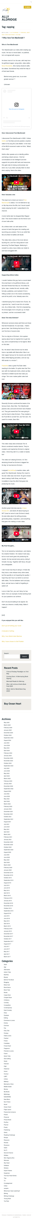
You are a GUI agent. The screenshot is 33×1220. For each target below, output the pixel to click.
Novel (5, 1104)
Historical (6, 1069)
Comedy (6, 1002)
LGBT (5, 1076)
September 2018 (8, 911)
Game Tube (7, 1056)
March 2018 (7, 926)
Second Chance (8, 1153)
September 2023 (8, 766)
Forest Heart (7, 1046)
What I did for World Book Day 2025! (16, 690)
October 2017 (8, 939)
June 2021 (7, 827)
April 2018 (7, 923)
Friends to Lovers (9, 1051)
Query (5, 1132)
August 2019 (7, 883)
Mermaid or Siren (9, 1084)
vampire (6, 1188)
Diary (5, 1013)
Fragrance (7, 1048)
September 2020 (8, 850)
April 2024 (7, 750)
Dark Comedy (8, 1010)
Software (6, 1165)
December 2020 (8, 842)
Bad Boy (6, 975)
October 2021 (8, 816)
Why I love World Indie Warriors (12, 636)
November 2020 (8, 844)
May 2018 (6, 921)
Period (6, 1114)
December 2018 (8, 903)
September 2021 (8, 819)
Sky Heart (6, 1163)
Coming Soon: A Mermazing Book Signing (17, 677)
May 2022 (6, 799)
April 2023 (7, 776)
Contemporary (8, 1008)
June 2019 (7, 888)
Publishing (7, 1130)
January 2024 (8, 755)
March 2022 (7, 804)
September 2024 (8, 738)
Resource (6, 1140)
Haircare (6, 1064)
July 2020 (6, 855)
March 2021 (7, 834)
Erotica (6, 1023)
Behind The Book (9, 980)
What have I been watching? (12, 1191)
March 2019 (7, 895)
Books (5, 992)
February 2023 (8, 781)
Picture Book (7, 1120)
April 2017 (7, 954)
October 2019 (8, 878)
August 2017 (7, 944)
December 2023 (8, 758)
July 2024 (6, 743)
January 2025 (8, 730)
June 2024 (7, 745)
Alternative (7, 969)
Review (6, 1142)
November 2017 (8, 936)
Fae (5, 1028)
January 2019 (8, 900)
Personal (23, 32)
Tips (5, 1178)
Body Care (7, 985)
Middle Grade (8, 1086)
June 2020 (7, 857)
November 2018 (8, 906)
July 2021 (6, 824)
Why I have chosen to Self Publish (13, 641)
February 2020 (8, 867)
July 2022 (6, 794)
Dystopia (6, 1015)
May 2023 (6, 773)
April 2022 (7, 801)
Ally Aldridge (9, 17)
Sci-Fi (5, 1150)
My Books (6, 1092)
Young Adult (7, 1198)
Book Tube (7, 990)
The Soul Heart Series (10, 1175)
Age (5, 967)
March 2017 (7, 956)
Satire (5, 1148)
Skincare (6, 1160)
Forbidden (7, 1043)
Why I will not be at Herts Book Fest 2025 (16, 685)
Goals (5, 1061)
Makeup (6, 1081)
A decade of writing (8, 631)
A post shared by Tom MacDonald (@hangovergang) (16, 126)
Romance (6, 1145)
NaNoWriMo (7, 1097)
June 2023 (7, 771)
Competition (7, 1005)
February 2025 (8, 727)
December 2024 (8, 733)
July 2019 (6, 885)
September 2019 (8, 880)
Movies (6, 1089)
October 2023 (8, 763)
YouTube (18, 34)
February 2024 (8, 753)
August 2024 (7, 740)
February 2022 (8, 806)
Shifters (6, 1155)
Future (5, 1053)
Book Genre (7, 987)
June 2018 (7, 918)
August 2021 (7, 822)
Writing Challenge (9, 1196)
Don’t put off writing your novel (11, 626)
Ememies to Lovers (9, 1020)
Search (6, 653)
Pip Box (6, 1122)
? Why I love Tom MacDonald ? (13, 37)
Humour (6, 1074)
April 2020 (7, 862)
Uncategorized (8, 1183)
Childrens (6, 1000)
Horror (5, 1071)
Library (6, 1079)
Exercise (6, 1025)
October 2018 (8, 908)
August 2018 (7, 913)
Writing (6, 1193)
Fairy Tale (6, 1030)
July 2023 (6, 768)
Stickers (6, 1168)
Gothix (4, 141)
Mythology (7, 1094)
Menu (28, 7)
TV (5, 1181)
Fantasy (6, 1033)
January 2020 (8, 870)
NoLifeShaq (12, 470)
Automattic (16, 1217)
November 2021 (8, 814)
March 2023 (7, 778)
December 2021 (8, 811)
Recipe (6, 1137)
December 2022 (8, 786)
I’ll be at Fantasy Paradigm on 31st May (17, 672)
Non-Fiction (7, 1102)
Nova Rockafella (7, 66)
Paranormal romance (10, 1112)
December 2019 (8, 872)
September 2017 (8, 941)
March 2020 (7, 865)
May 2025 (6, 722)
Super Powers (8, 1170)
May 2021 (6, 829)
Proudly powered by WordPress (11, 1215)
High (5, 1066)
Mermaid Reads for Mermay (15, 681)
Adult (5, 964)
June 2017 (7, 949)
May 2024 (6, 748)
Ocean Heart (7, 1107)
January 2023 (8, 783)
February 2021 (8, 837)
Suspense (7, 1173)
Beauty (6, 977)
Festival (6, 1038)
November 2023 (8, 761)
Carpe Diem (7, 995)
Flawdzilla (5, 366)
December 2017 (8, 934)
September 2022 (8, 789)
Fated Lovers (7, 1036)
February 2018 (8, 928)
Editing (6, 1018)
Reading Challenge (9, 1135)
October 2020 (8, 847)
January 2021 (8, 839)
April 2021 (7, 832)
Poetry (6, 1127)
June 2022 (7, 796)
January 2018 (8, 931)
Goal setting (7, 1058)
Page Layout (7, 1109)
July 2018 (6, 916)
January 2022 (8, 809)
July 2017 (6, 946)
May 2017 (6, 951)
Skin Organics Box (9, 1158)
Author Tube (7, 972)
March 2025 (7, 725)
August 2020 (7, 852)
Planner (6, 1125)
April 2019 (7, 893)
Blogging (6, 982)
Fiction (6, 1041)
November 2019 (8, 875)
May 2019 (6, 890)
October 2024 (8, 735)
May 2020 (6, 860)
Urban (5, 1186)
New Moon (7, 1099)
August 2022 (7, 791)
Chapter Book (8, 997)
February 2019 (8, 898)
